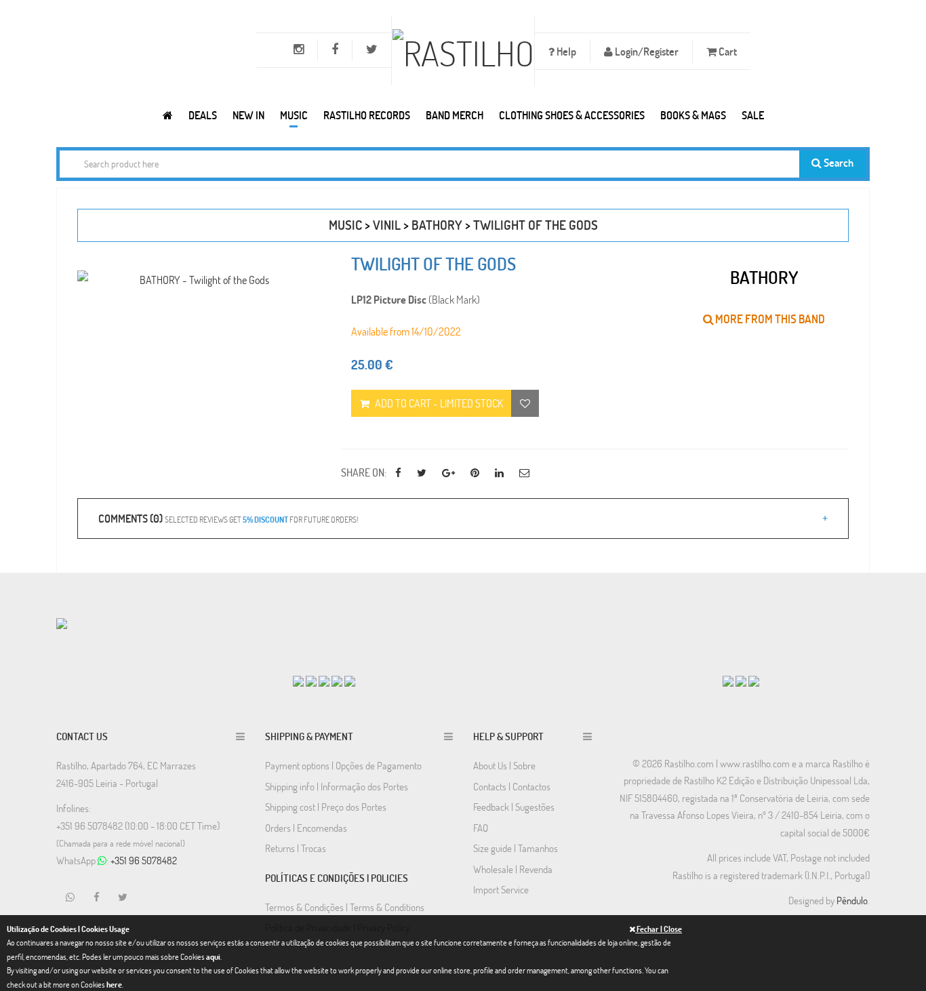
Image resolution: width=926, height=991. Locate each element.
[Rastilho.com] (168, 114)
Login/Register (646, 51)
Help (565, 51)
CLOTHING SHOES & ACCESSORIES (572, 115)
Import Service (501, 889)
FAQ (480, 827)
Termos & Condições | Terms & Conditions (344, 907)
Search (837, 162)
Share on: (363, 472)
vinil (387, 224)
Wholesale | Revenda (512, 869)
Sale (753, 115)
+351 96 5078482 (143, 860)
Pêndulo (852, 900)
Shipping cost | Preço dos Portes (325, 806)
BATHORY (436, 224)
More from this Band (769, 319)
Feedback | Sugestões (514, 806)
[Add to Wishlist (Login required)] (525, 403)
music (345, 224)
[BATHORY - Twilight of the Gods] (199, 279)
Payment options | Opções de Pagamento (343, 765)
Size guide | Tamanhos (515, 848)
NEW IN (248, 115)
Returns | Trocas (295, 848)
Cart (727, 51)
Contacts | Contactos (511, 786)
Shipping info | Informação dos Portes (336, 786)
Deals (202, 115)
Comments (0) (228, 518)
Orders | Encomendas (306, 827)
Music (294, 115)
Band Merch (454, 115)
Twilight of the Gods (535, 224)
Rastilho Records (366, 115)
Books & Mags (693, 115)
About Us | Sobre (504, 765)
